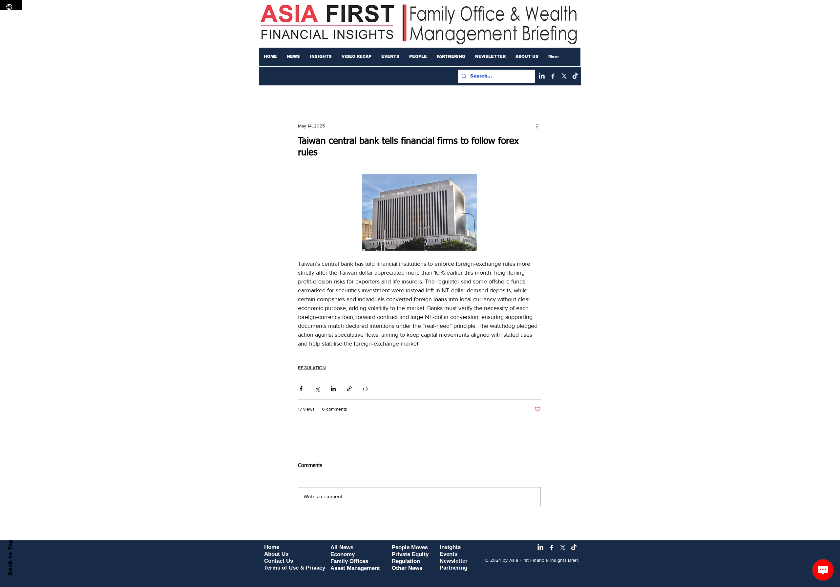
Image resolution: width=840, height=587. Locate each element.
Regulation (406, 561)
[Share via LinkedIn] (333, 389)
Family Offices (349, 561)
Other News (407, 568)
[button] (293, 56)
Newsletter (454, 561)
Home (271, 547)
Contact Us (278, 561)
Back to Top (10, 558)
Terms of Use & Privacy (294, 568)
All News (341, 547)
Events (448, 554)
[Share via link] (349, 389)
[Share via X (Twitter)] (317, 389)
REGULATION (312, 367)
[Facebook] (552, 76)
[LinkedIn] (541, 76)
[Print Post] (365, 389)
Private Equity (410, 554)
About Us (276, 554)
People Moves (410, 547)
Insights (450, 547)
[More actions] (537, 126)
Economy (342, 554)
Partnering (453, 568)
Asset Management (355, 568)
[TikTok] (575, 76)
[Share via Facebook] (301, 389)
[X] (564, 76)
